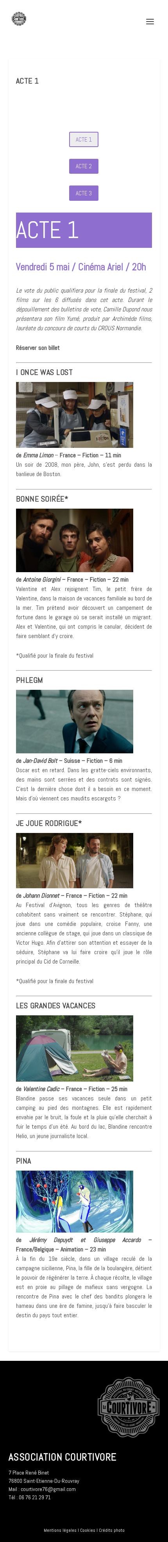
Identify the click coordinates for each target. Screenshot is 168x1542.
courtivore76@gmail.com (48, 1489)
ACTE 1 (84, 139)
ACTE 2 (84, 166)
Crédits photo (112, 1530)
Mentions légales (60, 1530)
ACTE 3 (84, 193)
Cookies (87, 1530)
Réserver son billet (38, 348)
